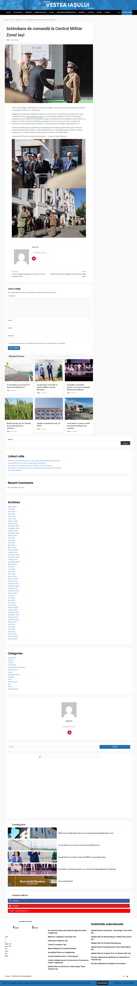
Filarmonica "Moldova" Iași (58, 941)
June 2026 (11, 511)
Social (51, 12)
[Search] (118, 12)
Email (10, 328)
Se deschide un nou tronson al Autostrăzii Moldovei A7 (19, 370)
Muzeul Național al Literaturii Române (62, 948)
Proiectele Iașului (14, 674)
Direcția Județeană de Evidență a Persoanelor (108, 963)
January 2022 (12, 639)
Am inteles (102, 983)
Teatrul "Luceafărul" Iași (57, 945)
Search (10, 439)
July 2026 (11, 509)
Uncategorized (13, 689)
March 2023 (12, 605)
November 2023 (13, 586)
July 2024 (11, 567)
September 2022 (13, 619)
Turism (107, 12)
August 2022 (12, 622)
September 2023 (13, 591)
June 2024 (11, 569)
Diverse (10, 662)
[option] (69, 833)
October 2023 (13, 588)
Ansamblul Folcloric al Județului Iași (61, 952)
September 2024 (13, 562)
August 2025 (12, 535)
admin (8, 40)
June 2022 (11, 627)
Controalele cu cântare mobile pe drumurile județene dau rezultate (79, 409)
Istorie (99, 12)
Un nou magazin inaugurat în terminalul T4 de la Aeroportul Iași (28, 274)
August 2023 (12, 593)
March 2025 (12, 547)
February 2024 (13, 579)
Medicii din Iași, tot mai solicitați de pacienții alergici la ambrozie (19, 409)
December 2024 (13, 555)
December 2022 (13, 612)
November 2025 (13, 528)
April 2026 (11, 516)
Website (11, 336)
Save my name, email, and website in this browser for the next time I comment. (37, 343)
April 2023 (11, 603)
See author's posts (39, 253)
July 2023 (11, 595)
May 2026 (11, 514)
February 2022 (13, 636)
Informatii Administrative (66, 12)
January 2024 (12, 581)
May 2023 (11, 600)
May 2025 (11, 543)
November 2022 (13, 615)
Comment (12, 296)
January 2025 (12, 552)
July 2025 (11, 538)
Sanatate (28, 12)
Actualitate (18, 12)
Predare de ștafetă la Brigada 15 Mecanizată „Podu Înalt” (68, 274)
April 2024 (11, 574)
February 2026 (13, 521)
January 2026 (12, 523)
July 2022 (11, 624)
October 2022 (13, 617)
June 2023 (11, 598)
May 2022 (11, 629)
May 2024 (11, 571)
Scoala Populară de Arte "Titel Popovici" (63, 956)
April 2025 (11, 545)
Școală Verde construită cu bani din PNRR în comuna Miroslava (49, 370)
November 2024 (13, 557)
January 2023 (12, 610)
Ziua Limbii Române (15, 470)
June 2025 (11, 540)
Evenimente (12, 665)
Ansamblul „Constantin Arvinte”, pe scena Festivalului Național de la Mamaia (79, 370)
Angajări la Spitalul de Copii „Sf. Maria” (49, 409)
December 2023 (13, 583)
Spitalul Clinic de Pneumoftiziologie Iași (106, 943)
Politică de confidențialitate (21, 976)
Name (10, 320)
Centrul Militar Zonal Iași (34, 116)
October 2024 (13, 559)
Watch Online (128, 12)
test (9, 684)
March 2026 (12, 518)
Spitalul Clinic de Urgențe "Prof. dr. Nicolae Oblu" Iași (111, 953)
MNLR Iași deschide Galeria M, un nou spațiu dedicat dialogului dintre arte (34, 461)
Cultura (91, 12)
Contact (8, 976)
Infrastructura (40, 12)
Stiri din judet (12, 682)
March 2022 (12, 634)
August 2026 (12, 506)
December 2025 (13, 526)
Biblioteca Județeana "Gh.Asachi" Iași (62, 937)
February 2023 (13, 607)
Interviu (82, 12)
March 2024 (12, 576)
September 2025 (13, 533)
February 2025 (13, 550)
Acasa (8, 12)
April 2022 (11, 631)
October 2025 (13, 531)
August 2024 (12, 564)
